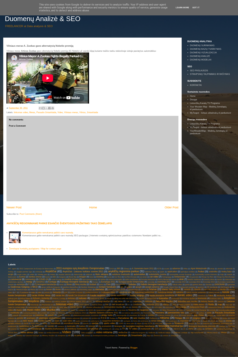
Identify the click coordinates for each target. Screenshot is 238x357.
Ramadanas (123, 318)
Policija (142, 315)
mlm (127, 307)
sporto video (109, 323)
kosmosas (202, 298)
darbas (103, 279)
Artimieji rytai (42, 274)
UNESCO (176, 329)
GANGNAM (220, 284)
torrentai (14, 329)
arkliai (32, 274)
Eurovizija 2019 (209, 282)
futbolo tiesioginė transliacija (154, 284)
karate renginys (137, 295)
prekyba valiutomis (73, 318)
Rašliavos (153, 318)
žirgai (149, 335)
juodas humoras (76, 292)
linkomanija (34, 304)
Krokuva (48, 301)
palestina (137, 313)
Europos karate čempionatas (131, 282)
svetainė (61, 326)
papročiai (192, 313)
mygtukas (64, 310)
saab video (67, 321)
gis (122, 287)
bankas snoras (35, 277)
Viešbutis (151, 333)
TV (123, 329)
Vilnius (82, 112)
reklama (164, 317)
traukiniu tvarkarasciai (54, 329)
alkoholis (229, 268)
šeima (135, 321)
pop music (199, 315)
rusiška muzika (44, 321)
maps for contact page (16, 307)
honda (41, 289)
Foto (108, 284)
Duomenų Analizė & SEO (42, 19)
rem (187, 318)
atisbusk (89, 274)
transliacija (36, 329)
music (19, 310)
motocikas (169, 307)
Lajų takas (118, 301)
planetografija (121, 315)
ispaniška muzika (210, 289)
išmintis (197, 289)
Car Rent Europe (130, 277)
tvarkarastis (146, 329)
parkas (201, 313)
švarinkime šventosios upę (222, 323)
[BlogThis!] (43, 108)
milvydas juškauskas (93, 307)
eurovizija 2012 (164, 282)
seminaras (144, 321)
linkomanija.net (47, 304)
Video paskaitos (87, 333)
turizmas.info (107, 329)
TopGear (231, 326)
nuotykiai (43, 313)
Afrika (185, 268)
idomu (58, 289)
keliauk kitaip (25, 298)
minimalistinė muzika (113, 307)
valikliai (199, 329)
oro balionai (126, 313)
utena (190, 329)
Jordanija (57, 292)
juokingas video (108, 292)
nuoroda (212, 310)
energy (29, 282)
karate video (185, 295)
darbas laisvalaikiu (115, 279)
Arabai (201, 271)
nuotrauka (15, 313)
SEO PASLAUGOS (199, 70)
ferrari (61, 284)
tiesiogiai (118, 326)
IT (16, 292)
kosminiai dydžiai (188, 298)
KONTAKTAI (196, 85)
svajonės (206, 323)
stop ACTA (148, 323)
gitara (129, 287)
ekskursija (228, 279)
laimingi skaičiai (103, 301)
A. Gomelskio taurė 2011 (143, 268)
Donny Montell (163, 279)
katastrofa (201, 295)
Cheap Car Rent (207, 277)
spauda (86, 323)
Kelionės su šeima (97, 298)
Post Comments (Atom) (31, 214)
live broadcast (118, 304)
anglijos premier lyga (24, 272)
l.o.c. (90, 301)
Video (60, 112)
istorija (223, 289)
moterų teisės (146, 307)
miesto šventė (76, 307)
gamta (187, 284)
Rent (207, 318)
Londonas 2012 (152, 304)
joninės (47, 292)
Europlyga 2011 (108, 282)
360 (118, 268)
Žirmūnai (157, 335)
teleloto (92, 326)
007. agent (12, 268)
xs (69, 335)
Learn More (182, 7)
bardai (47, 277)
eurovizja (21, 284)
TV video (133, 329)
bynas (109, 277)
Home (93, 207)
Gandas (209, 284)
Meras (32, 112)
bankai (22, 277)
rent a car (216, 318)
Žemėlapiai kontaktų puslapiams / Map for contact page (35, 248)
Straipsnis (179, 323)
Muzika (51, 309)
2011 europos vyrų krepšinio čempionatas (80, 268)
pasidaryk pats (27, 315)
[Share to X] (46, 108)
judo (66, 292)
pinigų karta (107, 315)
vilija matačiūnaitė (197, 333)
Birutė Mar (72, 277)
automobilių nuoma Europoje (181, 274)
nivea (181, 310)
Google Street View (170, 287)
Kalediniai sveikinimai (144, 292)
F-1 (29, 284)
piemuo (67, 315)
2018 (112, 268)
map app (229, 304)
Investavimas (133, 289)
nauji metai (121, 310)
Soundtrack (55, 323)
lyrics (174, 304)
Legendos (137, 301)
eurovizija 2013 (180, 282)
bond (92, 277)
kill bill (109, 298)
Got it (196, 7)
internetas (99, 289)
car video (154, 276)
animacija (38, 272)
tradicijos (24, 329)
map (220, 304)
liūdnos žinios (97, 304)
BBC (54, 277)
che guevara (193, 277)
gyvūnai (201, 287)
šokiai (26, 323)
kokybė (141, 298)
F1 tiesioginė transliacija (45, 284)
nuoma (188, 310)
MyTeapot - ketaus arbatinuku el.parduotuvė (210, 127)
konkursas (176, 298)
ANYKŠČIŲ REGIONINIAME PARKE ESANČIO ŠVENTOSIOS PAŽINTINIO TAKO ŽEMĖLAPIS (59, 223)
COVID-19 (43, 279)
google (139, 287)
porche (210, 315)
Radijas (112, 318)
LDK (128, 301)
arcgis (10, 274)
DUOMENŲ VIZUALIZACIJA (203, 52)
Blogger (133, 347)
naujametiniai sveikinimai (105, 310)
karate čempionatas (17, 295)
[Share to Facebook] (49, 108)
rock (18, 321)
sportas (95, 323)
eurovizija (150, 282)
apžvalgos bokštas (188, 272)
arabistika (213, 271)
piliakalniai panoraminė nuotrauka (86, 315)
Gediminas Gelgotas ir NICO (24, 287)
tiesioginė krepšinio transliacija (140, 326)
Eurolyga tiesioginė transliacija (74, 282)
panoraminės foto (176, 312)
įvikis (39, 292)
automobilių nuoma (157, 274)
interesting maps (86, 289)
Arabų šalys (226, 271)
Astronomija (78, 274)
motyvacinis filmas (214, 307)
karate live (60, 295)
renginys (197, 318)
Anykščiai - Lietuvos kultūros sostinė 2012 (83, 271)
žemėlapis (122, 335)
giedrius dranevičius (70, 287)
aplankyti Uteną (151, 272)
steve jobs (130, 323)
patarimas (39, 315)
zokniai (165, 335)
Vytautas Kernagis (32, 335)
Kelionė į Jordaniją (41, 298)
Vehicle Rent (12, 333)
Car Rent (117, 277)
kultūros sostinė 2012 (77, 301)
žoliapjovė (174, 335)
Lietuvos (220, 301)
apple (162, 272)
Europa (95, 282)
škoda (205, 321)
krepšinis (34, 301)
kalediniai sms (125, 292)
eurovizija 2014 (194, 282)
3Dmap (126, 268)
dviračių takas (209, 279)
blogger (82, 277)
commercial (16, 279)
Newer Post (14, 207)
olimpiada (61, 313)
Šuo (198, 323)
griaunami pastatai (188, 287)
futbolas (132, 284)
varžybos (209, 329)
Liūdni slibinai (84, 304)
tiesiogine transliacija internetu (202, 326)
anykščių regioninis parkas (123, 271)
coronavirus (30, 279)
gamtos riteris (198, 284)
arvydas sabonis (64, 274)
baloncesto (12, 277)
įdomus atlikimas (70, 289)
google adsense (152, 287)
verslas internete (53, 333)
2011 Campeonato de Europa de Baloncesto (36, 268)
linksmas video (21, 112)
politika (151, 315)
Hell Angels (225, 287)
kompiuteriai (151, 298)
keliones (71, 298)
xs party (77, 335)
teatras (82, 326)
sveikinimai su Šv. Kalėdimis (31, 326)
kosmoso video (215, 298)
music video (34, 309)
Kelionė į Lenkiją (59, 298)
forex (101, 284)
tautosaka (71, 326)
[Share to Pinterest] (52, 108)
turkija (117, 329)
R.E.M (103, 318)
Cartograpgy (166, 277)
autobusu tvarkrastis (121, 274)
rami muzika (139, 318)
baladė (229, 274)
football (93, 284)
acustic (166, 268)
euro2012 (40, 282)
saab (57, 321)
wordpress (61, 335)
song (45, 323)
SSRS (121, 323)
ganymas (231, 284)
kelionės (83, 298)
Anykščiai (51, 271)
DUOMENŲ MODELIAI (200, 60)
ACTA (159, 268)
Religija (178, 318)
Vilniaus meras (71, 112)
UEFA (156, 329)
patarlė (51, 315)
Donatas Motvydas (148, 279)
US (184, 329)
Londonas (137, 304)
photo (59, 315)
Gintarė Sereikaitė (107, 287)
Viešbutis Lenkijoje (180, 333)
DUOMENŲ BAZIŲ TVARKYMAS (205, 49)
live (106, 304)
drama (174, 279)
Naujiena (132, 310)
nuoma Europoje (200, 310)
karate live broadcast (77, 295)
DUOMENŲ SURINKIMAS (202, 45)
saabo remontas (82, 321)
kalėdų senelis (214, 292)
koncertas (163, 298)
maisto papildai (184, 304)
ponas (176, 315)
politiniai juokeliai (164, 315)
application (172, 271)
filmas (69, 284)
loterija (166, 304)
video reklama (104, 332)
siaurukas (184, 321)
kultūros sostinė (60, 301)
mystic (73, 310)
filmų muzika (80, 284)
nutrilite (52, 313)
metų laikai (63, 307)
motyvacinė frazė (197, 307)
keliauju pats (12, 298)
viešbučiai (122, 332)
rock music (28, 321)
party (209, 313)
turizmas (95, 329)
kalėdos (179, 292)
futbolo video (177, 284)
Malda (211, 304)
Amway (10, 272)
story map (158, 323)
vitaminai (19, 335)
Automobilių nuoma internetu (206, 274)
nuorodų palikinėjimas (227, 310)
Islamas (153, 289)
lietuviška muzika (164, 301)
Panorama (159, 312)
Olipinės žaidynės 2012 (77, 313)
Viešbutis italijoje (164, 333)
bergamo (62, 277)
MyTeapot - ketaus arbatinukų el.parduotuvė (210, 113)
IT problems (24, 292)
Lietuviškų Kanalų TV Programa (205, 103)
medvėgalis (44, 307)
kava (211, 295)
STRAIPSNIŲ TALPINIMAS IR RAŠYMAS (210, 74)
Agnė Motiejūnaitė (199, 268)
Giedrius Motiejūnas (88, 287)
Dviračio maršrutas (194, 279)
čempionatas (180, 277)
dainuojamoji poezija (89, 279)
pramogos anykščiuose (50, 318)
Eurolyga (52, 282)
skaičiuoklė (196, 321)
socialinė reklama (14, 323)
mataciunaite (33, 307)
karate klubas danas (41, 295)
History (32, 289)
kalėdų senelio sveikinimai (196, 292)
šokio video (35, 323)
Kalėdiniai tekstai (165, 292)
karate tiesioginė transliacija (162, 295)
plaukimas (133, 315)
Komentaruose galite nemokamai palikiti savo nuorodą (47, 232)
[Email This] (40, 108)
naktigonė (82, 310)
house (49, 289)
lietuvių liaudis (207, 301)
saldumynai (95, 321)
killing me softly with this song (125, 298)
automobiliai (139, 274)
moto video (158, 307)
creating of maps (71, 279)
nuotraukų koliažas (30, 313)
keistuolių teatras (224, 295)
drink (181, 279)
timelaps (222, 326)
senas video (156, 321)
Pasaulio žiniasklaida (46, 112)
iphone (143, 289)
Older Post (171, 207)
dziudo (219, 279)
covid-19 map (56, 279)
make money (199, 304)
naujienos (144, 310)
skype (221, 321)
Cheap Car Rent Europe (226, 277)
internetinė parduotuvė (116, 289)
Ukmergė (166, 329)
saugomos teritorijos (111, 321)
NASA (91, 310)
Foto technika (120, 284)
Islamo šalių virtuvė (171, 289)
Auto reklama (101, 274)
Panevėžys (147, 313)
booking (100, 277)
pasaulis (15, 315)
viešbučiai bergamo (138, 333)
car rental (143, 277)
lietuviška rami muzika (187, 301)
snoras (229, 321)
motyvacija (181, 307)
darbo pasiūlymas (131, 279)
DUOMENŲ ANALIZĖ (200, 56)
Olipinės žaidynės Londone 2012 (103, 313)
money (135, 307)
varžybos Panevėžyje (224, 329)
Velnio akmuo (27, 332)
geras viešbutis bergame (50, 287)
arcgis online (22, 274)
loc (129, 304)
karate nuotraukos (118, 295)
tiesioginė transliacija (171, 326)
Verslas (41, 333)
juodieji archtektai (91, 292)
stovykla (168, 323)
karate (226, 292)
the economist (105, 326)
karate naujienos (98, 295)
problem (95, 318)
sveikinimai (12, 326)
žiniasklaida (92, 112)
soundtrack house (71, 323)
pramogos (31, 318)
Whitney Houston (48, 335)
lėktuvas (149, 301)
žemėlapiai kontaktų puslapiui (104, 335)
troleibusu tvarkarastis (77, 329)
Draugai (193, 99)
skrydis (212, 321)
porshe (20, 318)
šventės (50, 326)
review (225, 318)
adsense (176, 268)
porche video (221, 315)
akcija (212, 268)
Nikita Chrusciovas (169, 310)
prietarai (86, 318)
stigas (139, 323)
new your (156, 310)
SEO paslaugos (171, 321)
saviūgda (127, 321)
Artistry (52, 274)
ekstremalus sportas (15, 282)
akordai (220, 268)
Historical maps (21, 289)
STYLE (191, 323)
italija (33, 292)
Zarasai (87, 335)
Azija (222, 274)
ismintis (187, 289)
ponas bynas (186, 315)
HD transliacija (212, 287)
